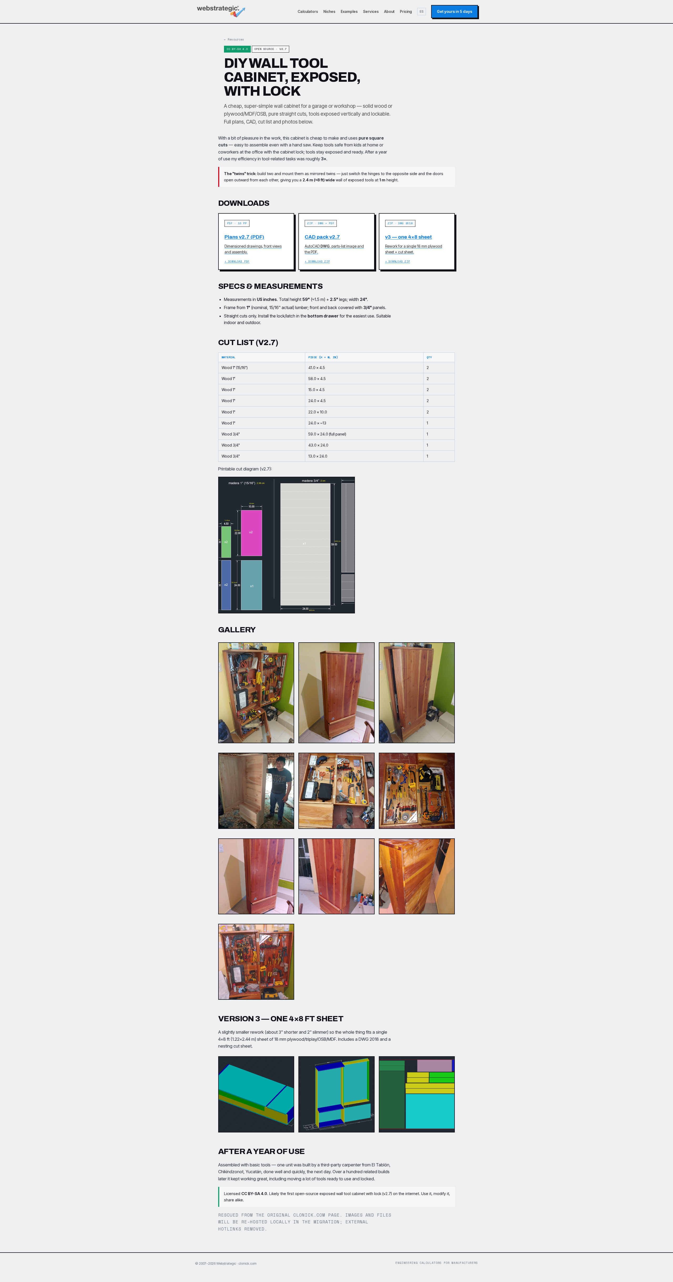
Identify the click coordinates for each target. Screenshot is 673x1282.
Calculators (308, 11)
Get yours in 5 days (454, 11)
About (389, 11)
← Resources (234, 39)
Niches (329, 11)
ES (422, 11)
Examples (349, 11)
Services (371, 11)
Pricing (406, 11)
